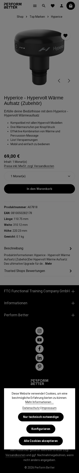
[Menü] (35, 6)
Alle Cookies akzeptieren (41, 441)
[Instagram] (39, 331)
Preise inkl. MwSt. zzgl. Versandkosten (29, 166)
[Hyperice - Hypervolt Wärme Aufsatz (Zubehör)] (39, 56)
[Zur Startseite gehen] (12, 6)
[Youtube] (39, 340)
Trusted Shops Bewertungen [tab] (24, 271)
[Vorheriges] (59, 80)
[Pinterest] (39, 367)
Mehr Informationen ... (39, 402)
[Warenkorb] (70, 6)
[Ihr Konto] (62, 6)
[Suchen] (44, 6)
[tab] (38, 256)
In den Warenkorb (39, 189)
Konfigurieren (40, 429)
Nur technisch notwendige (41, 417)
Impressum (49, 408)
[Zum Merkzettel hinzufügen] (65, 35)
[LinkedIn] (39, 358)
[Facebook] (39, 349)
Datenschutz (31, 408)
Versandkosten (15, 455)
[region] (39, 56)
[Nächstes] (68, 80)
